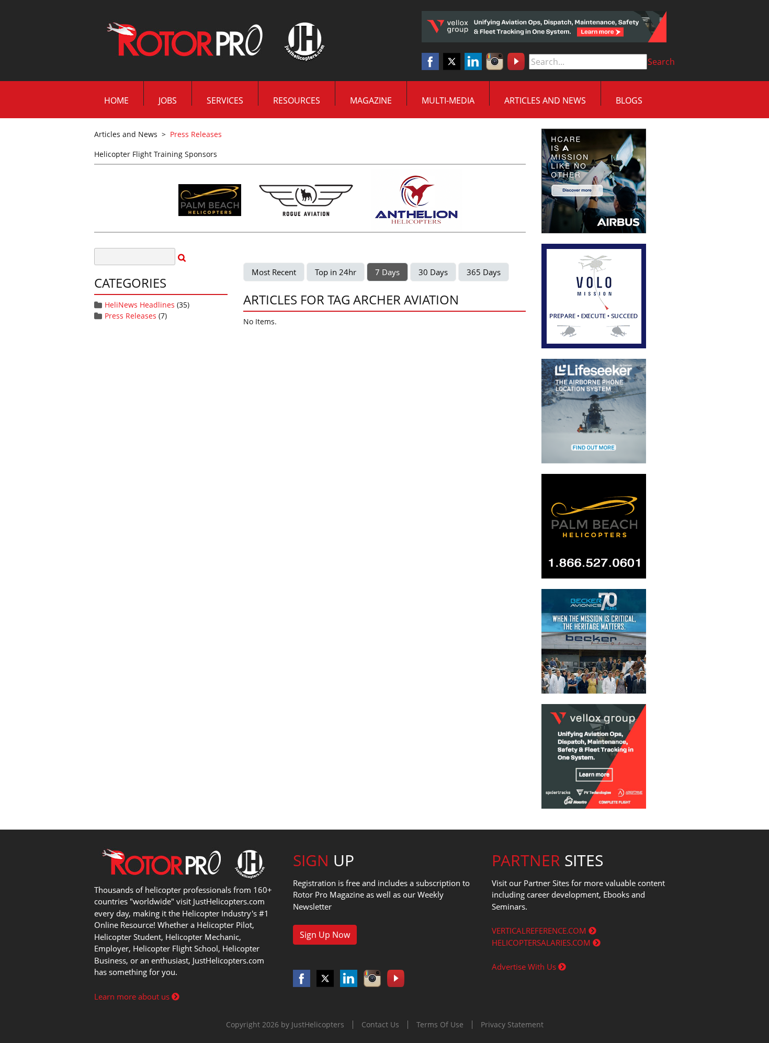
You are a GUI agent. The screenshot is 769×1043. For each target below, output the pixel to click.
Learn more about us (133, 996)
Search (661, 61)
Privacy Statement (512, 1024)
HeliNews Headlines (140, 305)
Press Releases (130, 316)
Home (116, 100)
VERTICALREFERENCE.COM (540, 930)
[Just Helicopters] (213, 41)
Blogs (629, 100)
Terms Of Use (439, 1024)
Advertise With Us (525, 966)
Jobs (168, 100)
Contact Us (380, 1024)
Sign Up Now (325, 934)
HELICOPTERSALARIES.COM (542, 942)
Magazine (371, 100)
